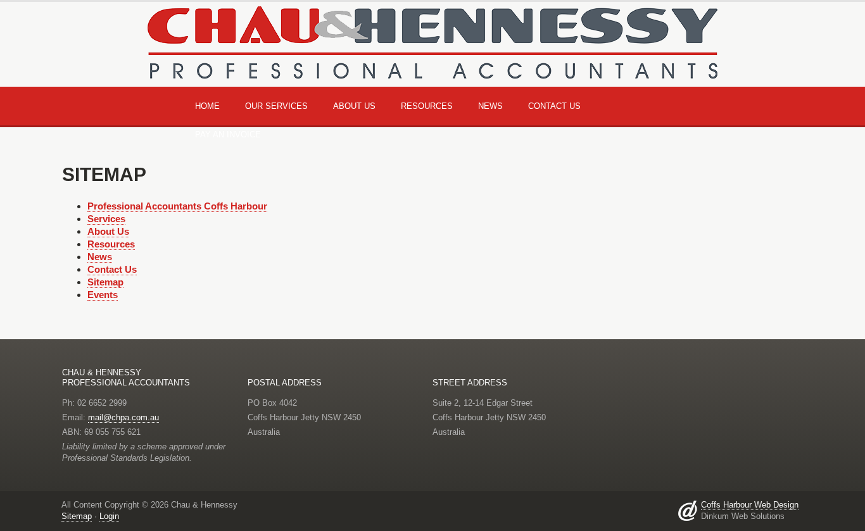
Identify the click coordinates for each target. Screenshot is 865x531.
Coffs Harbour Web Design (750, 504)
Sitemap (105, 282)
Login (109, 516)
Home (207, 106)
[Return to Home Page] (432, 39)
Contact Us (554, 106)
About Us (108, 231)
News (99, 256)
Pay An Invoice (228, 134)
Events (102, 294)
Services (106, 218)
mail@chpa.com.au (123, 417)
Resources (111, 244)
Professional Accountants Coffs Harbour (177, 206)
